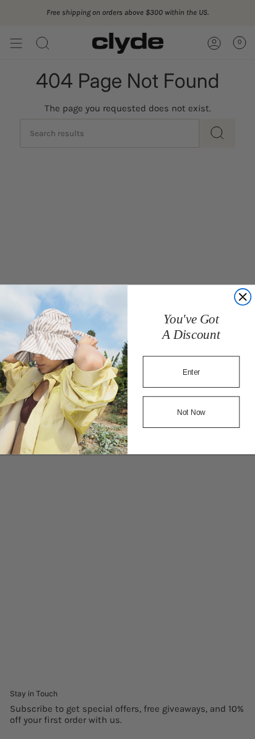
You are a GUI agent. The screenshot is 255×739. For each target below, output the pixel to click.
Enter (192, 371)
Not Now (191, 412)
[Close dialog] (243, 297)
